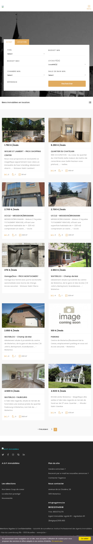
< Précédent (43, 429)
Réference (12, 82)
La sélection (11, 494)
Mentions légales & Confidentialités (15, 528)
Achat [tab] (9, 42)
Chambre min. (14, 71)
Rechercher (67, 83)
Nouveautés (7, 498)
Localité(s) (54, 60)
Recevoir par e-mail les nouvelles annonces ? (68, 473)
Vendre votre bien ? (57, 469)
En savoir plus (57, 541)
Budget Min (54, 50)
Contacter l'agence (57, 478)
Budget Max (13, 61)
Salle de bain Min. (57, 71)
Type (9, 50)
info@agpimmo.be (56, 502)
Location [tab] (22, 42)
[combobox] (26, 53)
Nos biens (13, 489)
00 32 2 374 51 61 (55, 507)
